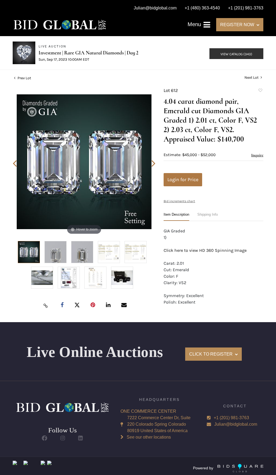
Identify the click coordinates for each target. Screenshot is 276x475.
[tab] (176, 216)
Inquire (257, 155)
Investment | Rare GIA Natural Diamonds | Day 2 (88, 53)
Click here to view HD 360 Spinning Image (205, 250)
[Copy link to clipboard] (46, 305)
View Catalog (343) (236, 54)
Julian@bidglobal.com (235, 424)
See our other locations (149, 437)
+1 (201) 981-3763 (231, 417)
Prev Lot (24, 78)
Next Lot (251, 77)
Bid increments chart (179, 201)
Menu (195, 24)
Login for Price (182, 180)
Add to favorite (260, 91)
